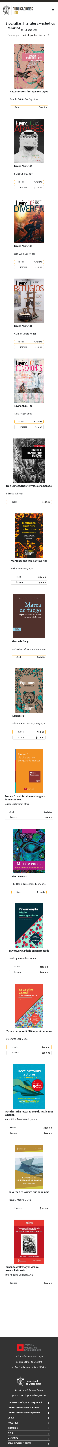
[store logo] (17, 10)
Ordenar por (13, 35)
